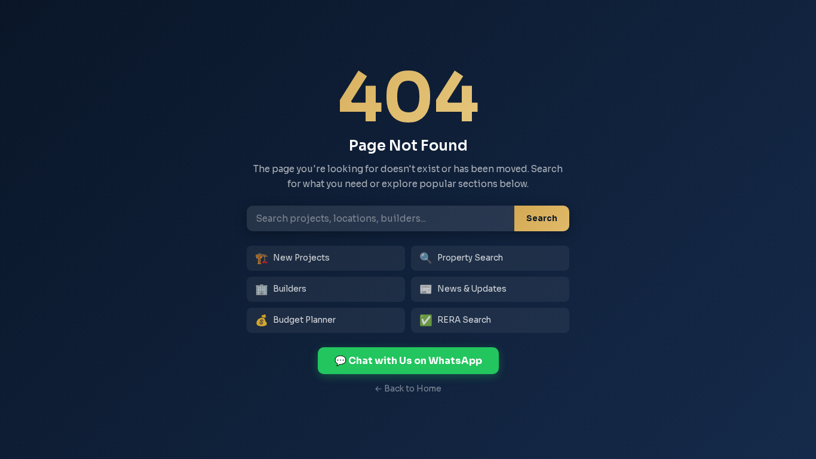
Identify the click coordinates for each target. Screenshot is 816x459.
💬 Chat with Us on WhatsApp (408, 360)
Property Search (461, 258)
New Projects (292, 258)
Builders (280, 289)
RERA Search (455, 320)
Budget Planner (295, 320)
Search (541, 218)
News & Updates (463, 289)
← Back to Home (408, 389)
